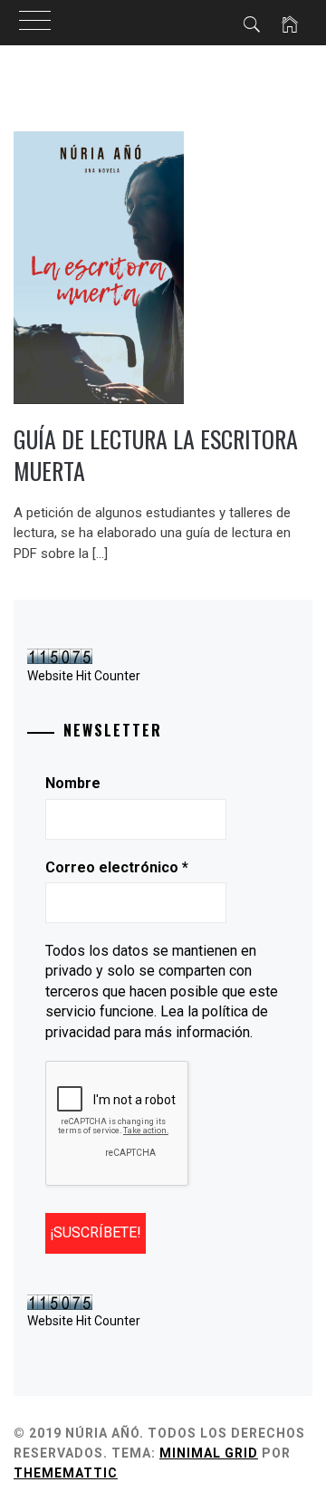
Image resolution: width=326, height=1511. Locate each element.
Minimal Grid (208, 1453)
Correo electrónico (116, 867)
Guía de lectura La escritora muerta (156, 454)
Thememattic (66, 1473)
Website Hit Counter (83, 676)
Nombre (73, 783)
